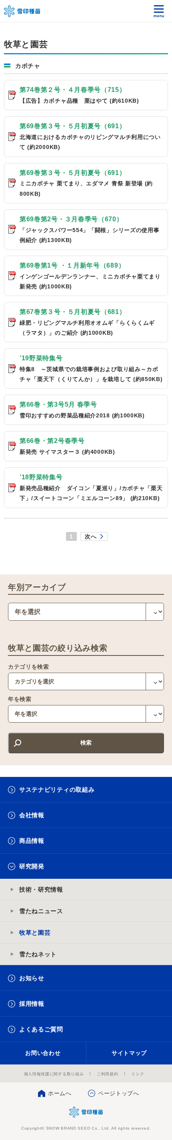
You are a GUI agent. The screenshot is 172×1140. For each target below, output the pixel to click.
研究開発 (31, 866)
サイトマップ (129, 1053)
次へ (90, 536)
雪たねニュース (41, 911)
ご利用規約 (107, 1074)
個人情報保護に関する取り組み (54, 1074)
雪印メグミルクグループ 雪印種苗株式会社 (22, 11)
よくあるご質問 (41, 1029)
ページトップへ (118, 1093)
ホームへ (60, 1093)
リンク (137, 1074)
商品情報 (31, 840)
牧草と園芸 (35, 932)
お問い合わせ (42, 1053)
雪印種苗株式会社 (86, 1112)
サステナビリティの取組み (56, 789)
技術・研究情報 (41, 889)
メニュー (159, 11)
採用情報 (31, 1003)
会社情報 (31, 815)
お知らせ (31, 978)
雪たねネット (38, 954)
